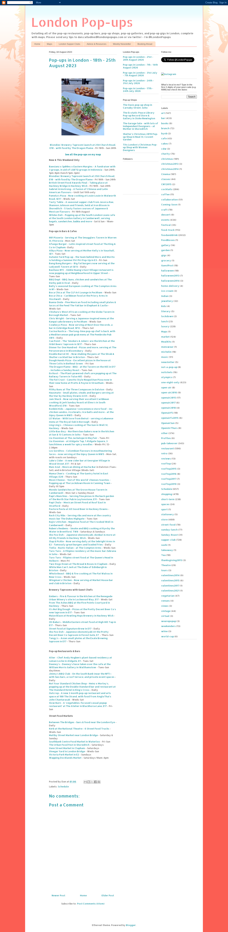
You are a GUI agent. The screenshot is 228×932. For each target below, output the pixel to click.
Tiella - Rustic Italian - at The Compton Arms (75, 547)
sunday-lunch (169, 529)
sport (164, 509)
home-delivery (170, 285)
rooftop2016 (169, 473)
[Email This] (85, 782)
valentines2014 (170, 575)
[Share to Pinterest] (99, 782)
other (164, 433)
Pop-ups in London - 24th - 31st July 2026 (138, 82)
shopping (166, 494)
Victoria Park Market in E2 (64, 754)
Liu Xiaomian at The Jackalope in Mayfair (73, 438)
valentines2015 (170, 580)
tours (164, 570)
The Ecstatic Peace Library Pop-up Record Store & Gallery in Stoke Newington (139, 115)
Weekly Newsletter (122, 44)
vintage (165, 611)
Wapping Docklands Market (65, 757)
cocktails (166, 189)
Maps (49, 44)
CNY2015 (166, 184)
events (165, 219)
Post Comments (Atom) (90, 903)
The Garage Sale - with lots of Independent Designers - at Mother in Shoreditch (140, 126)
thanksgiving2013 (171, 560)
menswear (167, 346)
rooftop (166, 463)
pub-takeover (169, 443)
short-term (167, 499)
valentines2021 (170, 590)
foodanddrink (169, 235)
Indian (165, 296)
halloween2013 (170, 275)
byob (164, 133)
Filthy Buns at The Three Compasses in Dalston (76, 389)
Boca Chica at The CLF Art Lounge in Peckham (75, 292)
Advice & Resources (96, 44)
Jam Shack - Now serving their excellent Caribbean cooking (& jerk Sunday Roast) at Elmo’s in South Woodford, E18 (79, 402)
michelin (166, 351)
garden (165, 250)
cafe (164, 138)
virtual (165, 616)
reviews (166, 458)
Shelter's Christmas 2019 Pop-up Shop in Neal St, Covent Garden (140, 137)
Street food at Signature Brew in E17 (70, 628)
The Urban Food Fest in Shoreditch (69, 744)
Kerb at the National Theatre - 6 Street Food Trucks (79, 728)
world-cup (167, 636)
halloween (167, 270)
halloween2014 (170, 280)
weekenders (168, 626)
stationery (167, 514)
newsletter (167, 362)
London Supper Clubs (69, 44)
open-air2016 (169, 392)
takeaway (167, 550)
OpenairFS (167, 412)
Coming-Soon (169, 204)
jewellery (167, 301)
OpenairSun (168, 423)
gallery (165, 245)
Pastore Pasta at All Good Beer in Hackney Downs (78, 509)
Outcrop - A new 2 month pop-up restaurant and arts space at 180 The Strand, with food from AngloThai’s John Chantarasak (80, 696)
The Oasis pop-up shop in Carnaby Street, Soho (137, 106)
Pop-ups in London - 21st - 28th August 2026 (138, 58)
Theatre (166, 565)
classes (165, 179)
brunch (165, 128)
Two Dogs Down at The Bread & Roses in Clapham (78, 563)
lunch (164, 321)
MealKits (166, 341)
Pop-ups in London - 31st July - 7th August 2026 (140, 74)
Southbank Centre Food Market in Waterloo (74, 741)
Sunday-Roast (169, 534)
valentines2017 (170, 585)
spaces (165, 504)
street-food (168, 524)
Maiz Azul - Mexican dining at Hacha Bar (72, 466)
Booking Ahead (145, 44)
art (163, 113)
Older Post (107, 895)
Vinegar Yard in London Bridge (67, 751)
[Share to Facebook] (95, 782)
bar (163, 118)
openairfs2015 (169, 417)
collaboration (169, 199)
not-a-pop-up (169, 367)
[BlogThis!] (88, 782)
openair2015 (168, 397)
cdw (163, 148)
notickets (166, 372)
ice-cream (167, 290)
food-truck (167, 229)
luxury (165, 326)
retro (164, 453)
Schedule (63, 786)
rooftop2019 (169, 484)
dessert (165, 214)
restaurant (167, 448)
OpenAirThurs (169, 428)
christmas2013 (169, 163)
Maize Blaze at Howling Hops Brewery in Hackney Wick (81, 615)
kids (163, 306)
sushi (164, 544)
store (164, 519)
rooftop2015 (169, 468)
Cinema (165, 174)
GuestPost (167, 265)
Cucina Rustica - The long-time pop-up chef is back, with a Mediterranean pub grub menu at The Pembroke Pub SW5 (82, 334)
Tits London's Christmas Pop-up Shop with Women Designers (140, 147)
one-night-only (170, 382)
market (165, 336)
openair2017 (168, 402)
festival (166, 224)
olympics (166, 377)
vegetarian (167, 595)
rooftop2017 (168, 478)
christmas (167, 158)
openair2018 (168, 407)
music (164, 356)
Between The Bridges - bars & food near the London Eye (82, 722)
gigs (163, 255)
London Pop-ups (82, 22)
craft (164, 209)
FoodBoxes (168, 240)
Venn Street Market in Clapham (67, 748)
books (164, 123)
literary (165, 311)
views (164, 605)
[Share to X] (92, 782)
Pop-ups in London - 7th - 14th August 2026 (140, 66)
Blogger (131, 925)
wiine (164, 631)
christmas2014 (170, 169)
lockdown (167, 316)
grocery (166, 260)
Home (37, 44)
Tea (163, 555)
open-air (166, 387)
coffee (165, 194)
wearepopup (168, 621)
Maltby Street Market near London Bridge (73, 735)
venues (165, 600)
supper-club (168, 539)
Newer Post (58, 895)
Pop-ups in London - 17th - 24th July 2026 (138, 90)
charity (165, 153)
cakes (164, 143)
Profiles (166, 438)
